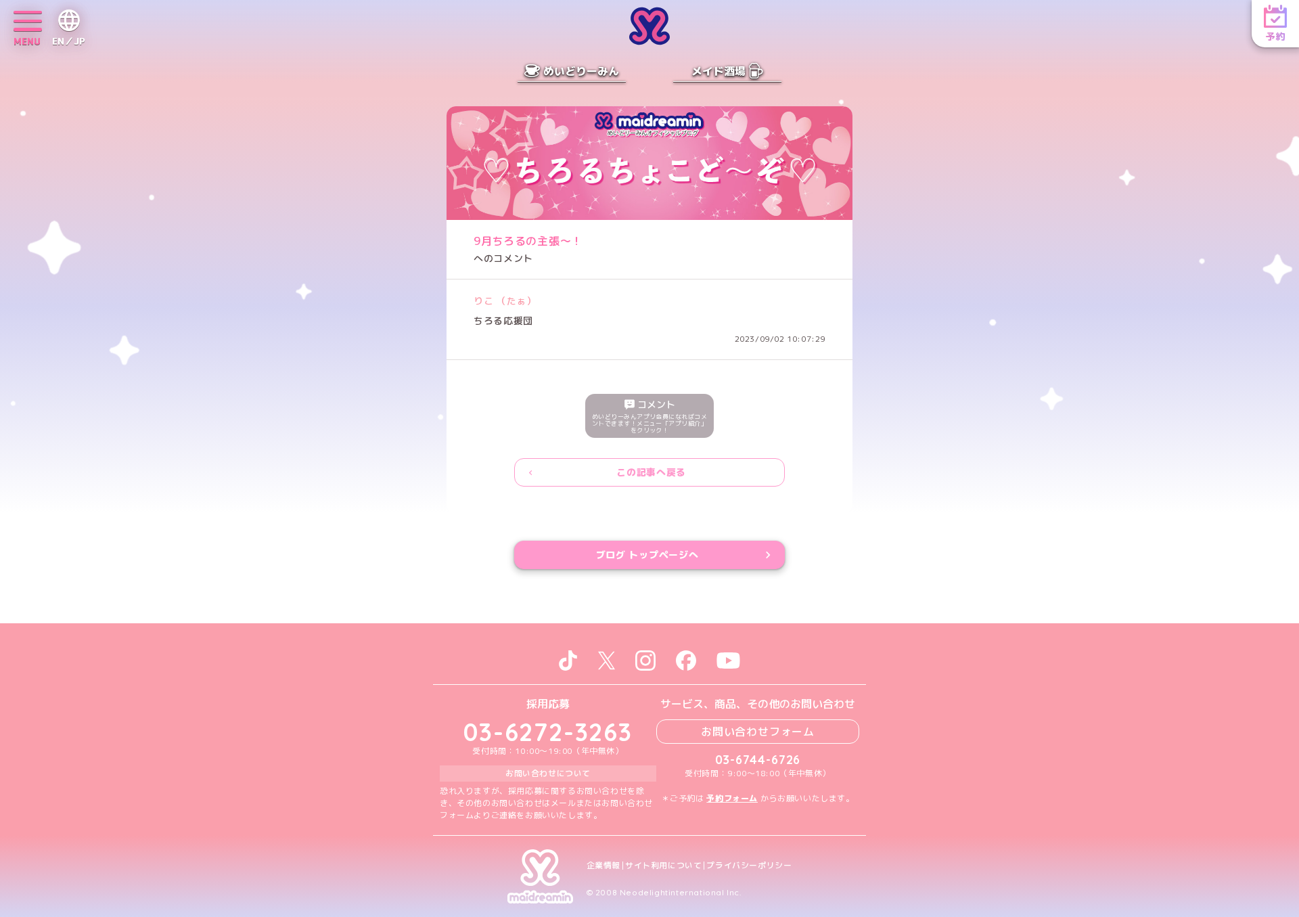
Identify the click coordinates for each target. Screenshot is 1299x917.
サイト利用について (663, 865)
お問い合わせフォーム (758, 731)
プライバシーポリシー (749, 865)
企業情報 (603, 865)
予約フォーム (732, 798)
